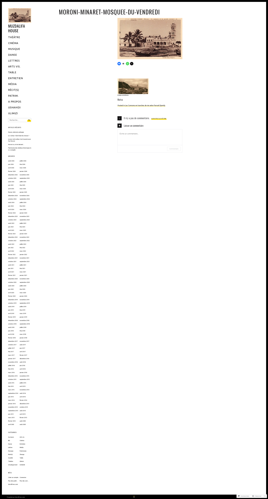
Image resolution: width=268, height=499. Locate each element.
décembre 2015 (13, 376)
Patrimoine (23, 451)
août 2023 (11, 223)
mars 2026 (23, 167)
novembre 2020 (24, 278)
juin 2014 (11, 396)
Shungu (22, 454)
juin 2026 (11, 164)
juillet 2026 (23, 161)
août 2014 (23, 393)
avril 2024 (11, 209)
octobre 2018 (12, 324)
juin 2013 (11, 414)
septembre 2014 (13, 393)
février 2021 (11, 275)
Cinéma (13, 43)
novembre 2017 (24, 341)
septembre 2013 (13, 410)
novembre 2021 (24, 258)
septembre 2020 (25, 282)
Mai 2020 (22, 289)
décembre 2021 (13, 258)
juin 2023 (11, 227)
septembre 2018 (25, 324)
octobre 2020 (12, 282)
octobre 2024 (12, 199)
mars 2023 (23, 230)
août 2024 (11, 202)
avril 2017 (23, 351)
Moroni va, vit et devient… (16, 144)
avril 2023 (11, 230)
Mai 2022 (22, 247)
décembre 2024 (13, 195)
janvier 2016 (23, 372)
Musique (14, 49)
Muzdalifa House (16, 28)
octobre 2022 (12, 240)
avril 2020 (11, 292)
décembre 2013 (24, 403)
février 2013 (23, 417)
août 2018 (11, 327)
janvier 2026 (23, 171)
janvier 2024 (23, 213)
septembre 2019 (25, 303)
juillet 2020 (23, 285)
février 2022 (11, 254)
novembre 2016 (13, 362)
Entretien (15, 78)
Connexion (23, 477)
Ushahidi (14, 107)
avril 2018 (11, 334)
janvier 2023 (23, 233)
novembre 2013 (13, 407)
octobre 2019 (12, 303)
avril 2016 (23, 369)
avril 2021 (11, 272)
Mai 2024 (22, 206)
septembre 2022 (25, 240)
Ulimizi (13, 113)
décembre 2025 (13, 174)
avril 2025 (11, 188)
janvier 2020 (23, 296)
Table (12, 72)
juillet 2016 (11, 365)
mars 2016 (11, 372)
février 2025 (11, 192)
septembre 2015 (25, 379)
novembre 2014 (24, 389)
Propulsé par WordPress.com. (16, 497)
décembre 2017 (13, 341)
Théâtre (14, 37)
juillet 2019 (23, 306)
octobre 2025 (12, 178)
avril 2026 (11, 167)
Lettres (14, 60)
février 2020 (11, 296)
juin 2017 (22, 348)
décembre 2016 (24, 358)
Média (12, 84)
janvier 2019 (23, 317)
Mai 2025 (22, 185)
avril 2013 (23, 414)
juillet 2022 (23, 244)
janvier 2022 (23, 254)
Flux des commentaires (27, 481)
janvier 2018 (23, 337)
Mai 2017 (11, 351)
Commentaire (173, 149)
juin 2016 (22, 365)
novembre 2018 (24, 320)
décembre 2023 (13, 216)
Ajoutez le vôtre (158, 118)
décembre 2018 (13, 320)
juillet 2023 (23, 223)
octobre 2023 (12, 220)
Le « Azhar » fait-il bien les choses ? (18, 135)
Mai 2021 (22, 268)
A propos (14, 101)
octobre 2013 (24, 407)
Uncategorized (12, 464)
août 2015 (11, 383)
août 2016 (23, 362)
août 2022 (11, 244)
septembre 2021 (25, 261)
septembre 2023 (25, 220)
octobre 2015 (12, 379)
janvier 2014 (11, 403)
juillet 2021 (23, 265)
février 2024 (11, 213)
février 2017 (23, 355)
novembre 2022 (24, 237)
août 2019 (11, 306)
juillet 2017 (11, 348)
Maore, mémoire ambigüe (16, 132)
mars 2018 (23, 334)
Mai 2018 (22, 330)
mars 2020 (23, 292)
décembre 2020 (13, 278)
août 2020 (11, 285)
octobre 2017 (12, 344)
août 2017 (23, 344)
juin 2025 (11, 185)
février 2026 (11, 171)
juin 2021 (11, 268)
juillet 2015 (23, 383)
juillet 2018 (23, 327)
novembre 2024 (24, 195)
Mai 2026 (22, 164)
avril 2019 (11, 313)
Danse (12, 54)
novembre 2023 (24, 216)
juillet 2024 (23, 202)
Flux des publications (14, 481)
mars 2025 (23, 188)
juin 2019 (11, 310)
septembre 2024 (25, 199)
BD (9, 440)
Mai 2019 (22, 310)
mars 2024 (23, 209)
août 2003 (23, 424)
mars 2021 (23, 272)
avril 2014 (23, 396)
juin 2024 (11, 206)
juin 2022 (11, 247)
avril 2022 (11, 251)
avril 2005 (11, 424)
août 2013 (23, 410)
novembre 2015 (24, 376)
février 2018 (11, 337)
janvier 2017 (11, 358)
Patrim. (13, 95)
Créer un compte (13, 477)
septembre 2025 (25, 178)
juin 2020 (11, 289)
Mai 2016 (11, 369)
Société (10, 458)
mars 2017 (11, 355)
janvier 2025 (23, 192)
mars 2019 (23, 313)
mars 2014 (11, 400)
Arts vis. (14, 66)
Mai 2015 (11, 386)
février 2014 (23, 400)
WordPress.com (13, 484)
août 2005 (23, 421)
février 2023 (11, 233)
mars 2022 (23, 251)
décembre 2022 (13, 237)
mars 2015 (11, 389)
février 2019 (11, 317)
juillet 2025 (23, 181)
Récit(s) (13, 90)
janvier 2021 (23, 275)
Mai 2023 (22, 227)
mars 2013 (11, 417)
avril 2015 (23, 386)
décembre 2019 (13, 299)
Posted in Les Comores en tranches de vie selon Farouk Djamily (141, 105)
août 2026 (11, 161)
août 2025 (11, 181)
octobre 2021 (12, 261)
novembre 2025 (24, 174)
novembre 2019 (24, 299)
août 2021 (11, 265)
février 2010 (11, 421)
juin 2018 (11, 330)
